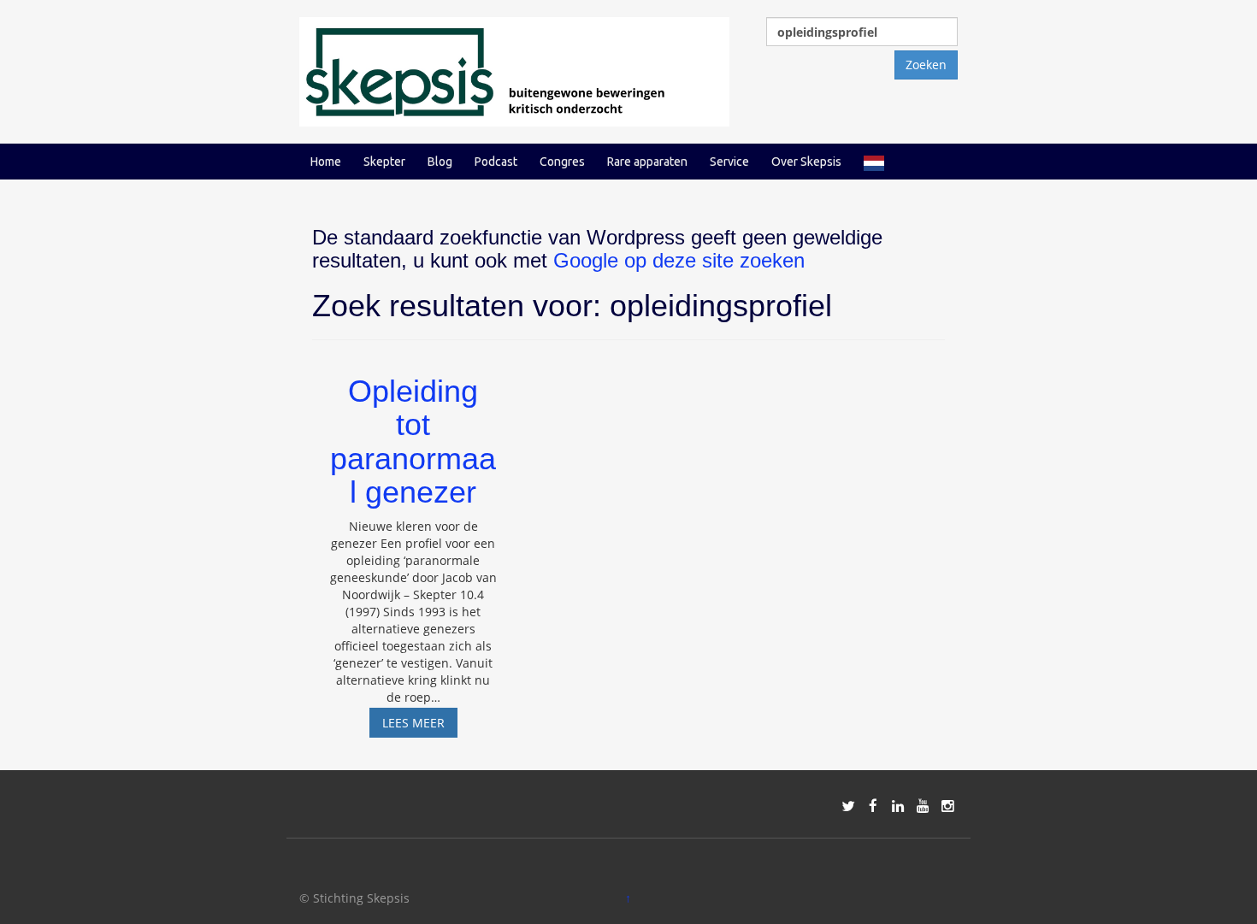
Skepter (384, 161)
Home (325, 161)
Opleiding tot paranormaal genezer (413, 442)
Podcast (496, 161)
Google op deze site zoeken (679, 260)
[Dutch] (874, 161)
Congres (562, 161)
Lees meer (419, 726)
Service (729, 161)
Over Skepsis (806, 161)
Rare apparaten (647, 161)
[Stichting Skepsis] (514, 70)
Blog (440, 161)
